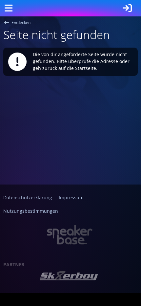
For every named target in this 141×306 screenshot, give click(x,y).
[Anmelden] (127, 8)
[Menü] (8, 8)
